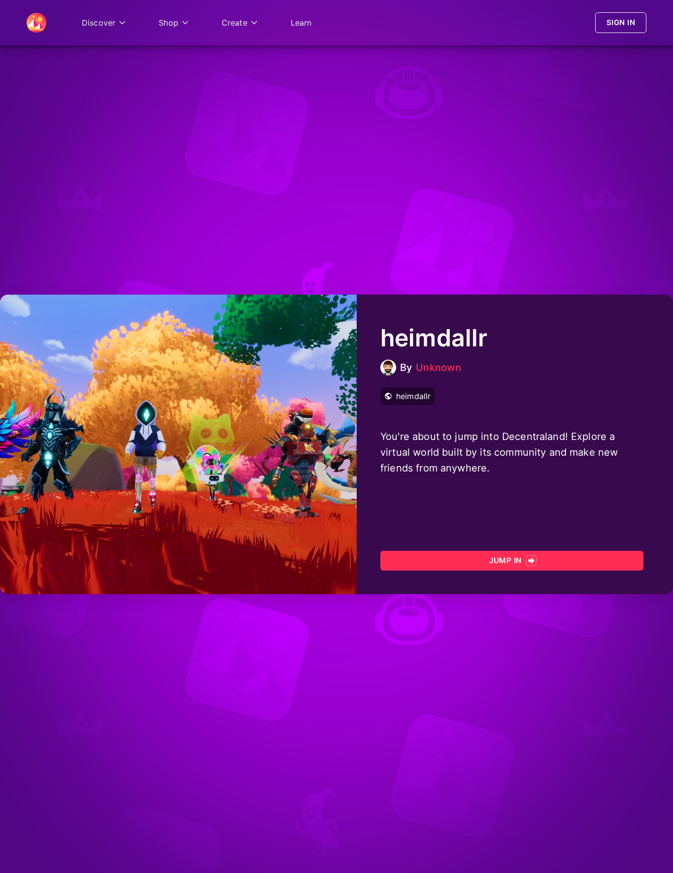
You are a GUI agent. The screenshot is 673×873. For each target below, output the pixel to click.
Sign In (620, 22)
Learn (301, 23)
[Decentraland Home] (36, 23)
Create (234, 23)
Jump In (505, 560)
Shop (168, 23)
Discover (98, 23)
